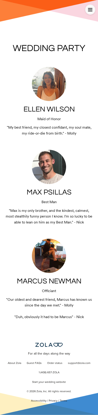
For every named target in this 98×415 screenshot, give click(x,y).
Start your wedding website (49, 382)
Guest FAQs (34, 363)
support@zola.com (79, 363)
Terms (63, 400)
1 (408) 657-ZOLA (49, 372)
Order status (54, 363)
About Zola (14, 363)
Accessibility (38, 400)
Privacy (53, 400)
